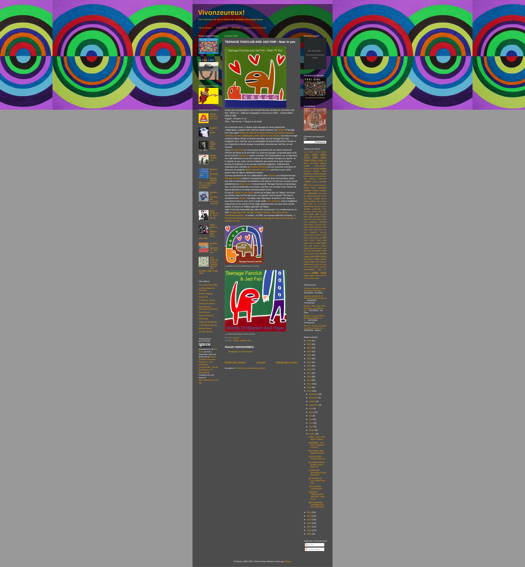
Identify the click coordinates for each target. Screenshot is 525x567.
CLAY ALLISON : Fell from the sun (316, 458)
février (312, 430)
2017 (309, 373)
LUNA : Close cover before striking (316, 438)
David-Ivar (243, 155)
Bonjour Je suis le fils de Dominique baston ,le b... (314, 318)
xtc (325, 276)
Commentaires (313, 549)
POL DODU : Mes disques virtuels (316, 452)
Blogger (287, 561)
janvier (312, 434)
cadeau (307, 181)
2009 (309, 520)
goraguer (307, 209)
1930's (323, 152)
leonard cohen (321, 227)
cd (305, 184)
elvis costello (314, 199)
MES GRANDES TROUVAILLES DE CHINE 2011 (316, 504)
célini (310, 185)
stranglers (322, 262)
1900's (306, 152)
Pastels (281, 130)
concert (307, 190)
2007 (309, 527)
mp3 (324, 237)
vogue (311, 276)
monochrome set (315, 238)
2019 (309, 366)
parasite (313, 248)
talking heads (314, 264)
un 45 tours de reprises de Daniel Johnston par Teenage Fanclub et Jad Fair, (260, 218)
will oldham (319, 276)
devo (320, 194)
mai (311, 419)
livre (321, 230)
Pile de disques (205, 28)
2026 (309, 341)
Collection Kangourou (208, 322)
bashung (307, 171)
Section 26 (203, 297)
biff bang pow (320, 174)
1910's (311, 152)
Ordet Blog (203, 319)
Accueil (261, 362)
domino (317, 196)
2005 (309, 534)
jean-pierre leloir (319, 217)
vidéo (315, 272)
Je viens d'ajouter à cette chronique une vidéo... (314, 289)
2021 (309, 359)
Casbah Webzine (206, 315)
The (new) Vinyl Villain (208, 285)
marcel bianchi (314, 235)
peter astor (311, 251)
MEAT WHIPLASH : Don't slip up (214, 214)
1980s (315, 157)
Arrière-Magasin (206, 294)
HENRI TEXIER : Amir (214, 158)
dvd (322, 196)
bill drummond (309, 176)
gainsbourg (308, 206)
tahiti (306, 264)
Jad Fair (271, 175)
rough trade (309, 262)
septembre (314, 405)
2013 (309, 387)
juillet (311, 412)
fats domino (321, 201)
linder (316, 230)
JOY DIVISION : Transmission (315, 487)
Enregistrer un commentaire (240, 352)
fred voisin (322, 204)
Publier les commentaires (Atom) (251, 368)
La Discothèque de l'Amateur (207, 289)
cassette (322, 182)
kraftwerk (311, 227)
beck (312, 174)
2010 (309, 516)
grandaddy (317, 209)
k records (317, 225)
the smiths (320, 267)
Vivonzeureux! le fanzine (255, 28)
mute (305, 240)
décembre (313, 394)
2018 (309, 369)
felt (305, 204)
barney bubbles (319, 168)
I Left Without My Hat (208, 325)
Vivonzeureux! (221, 12)
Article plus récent (235, 362)
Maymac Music (205, 328)
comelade (322, 188)
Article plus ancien (287, 362)
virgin (306, 276)
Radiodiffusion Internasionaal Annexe (208, 308)
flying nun (312, 204)
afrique (323, 163)
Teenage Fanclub (232, 178)
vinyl (249, 341)
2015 (309, 380)
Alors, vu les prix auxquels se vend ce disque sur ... (315, 327)
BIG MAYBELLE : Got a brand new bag (316, 480)
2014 (309, 384)
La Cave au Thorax (207, 300)
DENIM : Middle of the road (214, 116)
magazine (313, 232)
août (311, 409)
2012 (309, 391)
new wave (321, 243)
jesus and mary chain (312, 219)
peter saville (321, 251)
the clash (323, 264)
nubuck (316, 246)
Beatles (242, 198)
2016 (309, 377)
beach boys (320, 171)
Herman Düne (237, 150)
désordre (312, 193)
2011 (309, 512)
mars (311, 427)
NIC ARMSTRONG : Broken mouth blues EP (317, 464)
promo (323, 253)
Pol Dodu (236, 28)
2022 (309, 355)
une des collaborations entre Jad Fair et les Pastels (256, 136)
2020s (320, 161)
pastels (243, 341)
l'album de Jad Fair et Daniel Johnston (257, 133)
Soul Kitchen (204, 312)
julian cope (308, 225)
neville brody (315, 240)
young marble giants (311, 278)
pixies (306, 254)
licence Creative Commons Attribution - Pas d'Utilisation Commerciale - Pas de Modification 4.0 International (208, 364)
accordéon (314, 163)
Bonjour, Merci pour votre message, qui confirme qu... (315, 308)
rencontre (315, 256)
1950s (315, 154)
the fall (313, 267)
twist (319, 270)
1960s (323, 154)
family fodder (310, 201)
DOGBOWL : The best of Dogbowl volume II (316, 445)
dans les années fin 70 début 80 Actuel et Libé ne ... (315, 298)
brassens (312, 179)
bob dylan (318, 176)
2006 (309, 530)
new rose (312, 243)
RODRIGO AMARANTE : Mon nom (214, 248)
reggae (307, 257)
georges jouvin (320, 206)
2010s (314, 160)
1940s (306, 155)
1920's (317, 152)
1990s (323, 157)
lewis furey (308, 230)
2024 (309, 348)
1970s (307, 157)
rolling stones (320, 259)
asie (310, 168)
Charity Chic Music (207, 303)
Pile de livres (222, 28)
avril (311, 423)
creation (322, 191)
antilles (307, 166)
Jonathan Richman (258, 167)
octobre (312, 401)
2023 (309, 351)
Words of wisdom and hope (257, 170)
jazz (311, 217)
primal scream (314, 254)
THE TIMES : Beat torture (213, 145)
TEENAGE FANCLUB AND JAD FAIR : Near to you (316, 495)
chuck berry (310, 188)
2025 (309, 344)
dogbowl (310, 196)
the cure (307, 267)
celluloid (315, 185)
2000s (236, 341)
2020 (309, 362)
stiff (317, 262)
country (315, 191)
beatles (307, 174)
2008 (309, 523)
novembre (313, 398)
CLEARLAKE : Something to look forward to (317, 472)
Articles (310, 545)
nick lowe (308, 246)
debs (305, 194)
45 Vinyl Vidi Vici (206, 332)
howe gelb (314, 214)
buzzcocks (322, 179)
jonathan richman (318, 222)
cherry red (322, 185)
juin (311, 416)
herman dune (317, 212)
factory (323, 199)
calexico (315, 182)
